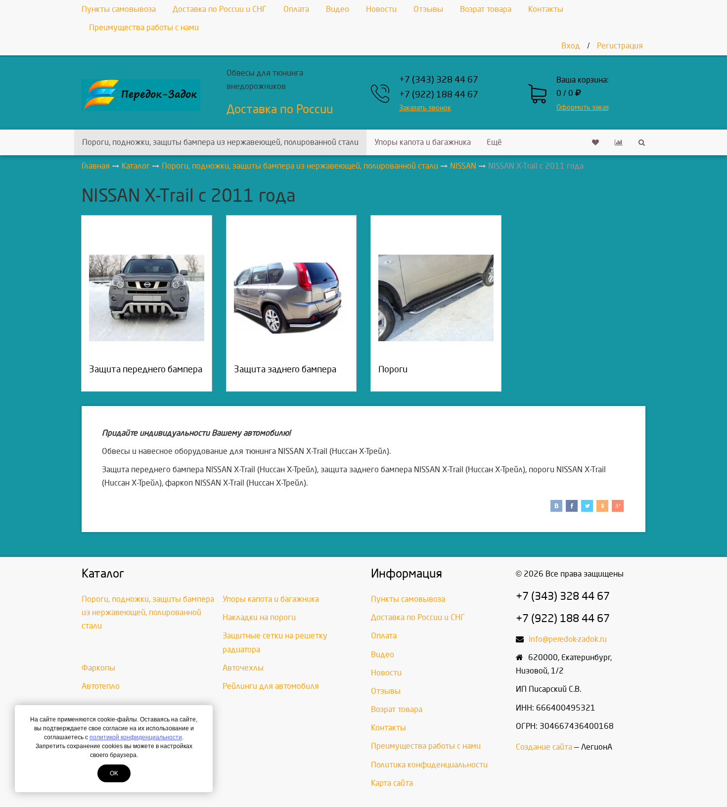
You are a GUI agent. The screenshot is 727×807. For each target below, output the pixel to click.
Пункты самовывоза (119, 9)
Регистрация (620, 46)
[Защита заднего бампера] (291, 298)
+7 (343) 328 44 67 (438, 80)
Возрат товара (485, 9)
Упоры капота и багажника (422, 142)
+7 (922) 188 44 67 (438, 94)
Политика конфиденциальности (429, 765)
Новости (381, 9)
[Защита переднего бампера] (146, 298)
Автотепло (101, 686)
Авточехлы (243, 668)
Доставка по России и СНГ (220, 9)
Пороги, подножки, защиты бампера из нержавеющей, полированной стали (220, 142)
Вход (570, 46)
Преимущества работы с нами (144, 27)
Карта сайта (392, 783)
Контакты (545, 9)
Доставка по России (280, 109)
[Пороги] (436, 298)
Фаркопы (98, 668)
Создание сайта (544, 747)
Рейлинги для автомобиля (271, 686)
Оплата (296, 9)
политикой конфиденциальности (136, 737)
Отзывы (428, 9)
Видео (337, 9)
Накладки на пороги (259, 617)
